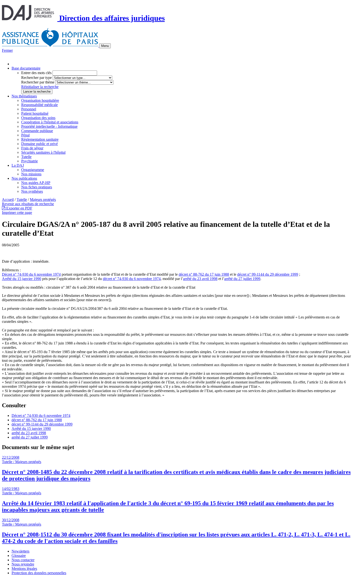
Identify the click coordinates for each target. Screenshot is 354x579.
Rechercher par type (36, 78)
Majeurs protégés (43, 199)
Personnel (28, 109)
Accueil (8, 199)
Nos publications (24, 178)
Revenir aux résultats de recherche (28, 204)
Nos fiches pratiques (36, 187)
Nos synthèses (32, 191)
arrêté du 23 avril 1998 (200, 279)
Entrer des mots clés (36, 73)
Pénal (25, 135)
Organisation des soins (38, 118)
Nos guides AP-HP (35, 183)
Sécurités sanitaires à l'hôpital (43, 152)
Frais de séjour (32, 148)
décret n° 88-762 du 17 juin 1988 (204, 274)
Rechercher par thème (37, 82)
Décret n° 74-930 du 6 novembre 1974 (31, 274)
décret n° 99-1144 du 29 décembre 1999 (267, 274)
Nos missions (31, 174)
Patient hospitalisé (34, 113)
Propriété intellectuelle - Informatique (49, 126)
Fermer (7, 50)
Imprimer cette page (17, 212)
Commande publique (37, 131)
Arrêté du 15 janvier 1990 (21, 279)
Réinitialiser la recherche (40, 87)
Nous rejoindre (23, 564)
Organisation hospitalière (40, 100)
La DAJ (18, 165)
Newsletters (20, 551)
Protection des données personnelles (39, 573)
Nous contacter (23, 560)
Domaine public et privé (39, 144)
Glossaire (19, 556)
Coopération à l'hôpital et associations (49, 122)
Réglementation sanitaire (40, 139)
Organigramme (32, 170)
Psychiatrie (29, 161)
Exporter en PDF (18, 208)
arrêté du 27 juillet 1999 (242, 279)
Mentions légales (24, 568)
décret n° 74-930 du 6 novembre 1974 (132, 279)
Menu (105, 46)
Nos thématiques (24, 96)
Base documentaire (26, 68)
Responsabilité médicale (39, 105)
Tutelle (26, 157)
